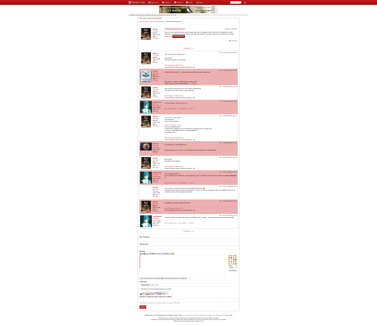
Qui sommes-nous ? (210, 315)
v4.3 (154, 315)
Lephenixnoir (157, 102)
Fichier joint (234, 40)
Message (155, 38)
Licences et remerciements (225, 315)
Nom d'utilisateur (144, 237)
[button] (154, 2)
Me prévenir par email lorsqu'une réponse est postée (156, 289)
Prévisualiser (232, 270)
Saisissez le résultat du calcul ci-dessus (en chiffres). (155, 296)
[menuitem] (154, 2)
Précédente (186, 48)
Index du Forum (143, 21)
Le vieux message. (178, 36)
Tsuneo (155, 71)
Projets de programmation (157, 21)
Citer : (221, 52)
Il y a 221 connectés (188, 315)
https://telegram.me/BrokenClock (174, 65)
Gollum (155, 29)
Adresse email (143, 244)
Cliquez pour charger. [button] (171, 15)
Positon (155, 187)
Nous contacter (199, 315)
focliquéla (193, 83)
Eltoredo (156, 143)
